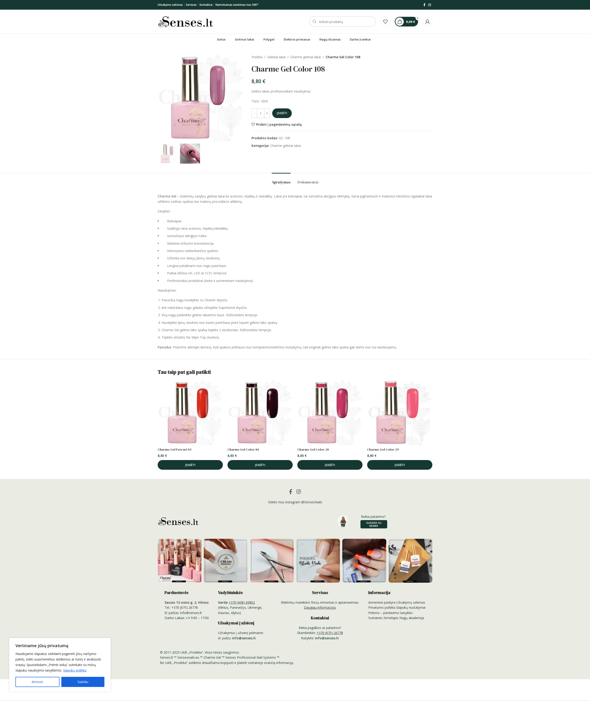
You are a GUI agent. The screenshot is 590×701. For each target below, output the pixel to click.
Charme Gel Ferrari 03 (175, 449)
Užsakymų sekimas (410, 602)
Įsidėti (282, 113)
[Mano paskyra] (427, 21)
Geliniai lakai (276, 57)
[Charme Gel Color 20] (330, 412)
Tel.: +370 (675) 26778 (181, 607)
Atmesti (37, 682)
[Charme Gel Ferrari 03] (190, 412)
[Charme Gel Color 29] (399, 412)
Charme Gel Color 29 (383, 449)
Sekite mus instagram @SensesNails (295, 502)
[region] (60, 665)
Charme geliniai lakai (305, 57)
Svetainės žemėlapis (383, 618)
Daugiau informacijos (320, 607)
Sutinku (82, 682)
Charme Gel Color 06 (243, 449)
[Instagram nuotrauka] (179, 560)
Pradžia (257, 57)
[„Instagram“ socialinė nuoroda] (429, 5)
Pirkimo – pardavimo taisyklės (390, 613)
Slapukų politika (74, 670)
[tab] (281, 180)
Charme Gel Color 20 (313, 449)
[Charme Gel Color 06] (260, 412)
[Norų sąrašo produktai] (385, 21)
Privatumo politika (381, 607)
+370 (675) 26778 (330, 633)
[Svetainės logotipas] (186, 21)
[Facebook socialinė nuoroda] (424, 5)
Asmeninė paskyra (381, 602)
